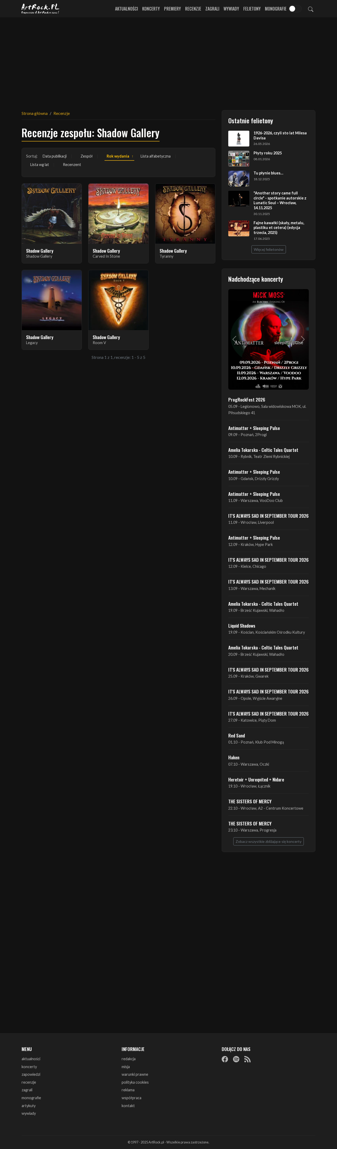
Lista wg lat (39, 164)
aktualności (31, 1059)
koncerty (29, 1066)
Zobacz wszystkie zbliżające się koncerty (268, 841)
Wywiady (231, 9)
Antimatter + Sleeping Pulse (254, 427)
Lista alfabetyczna (156, 156)
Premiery (172, 9)
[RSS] (247, 1059)
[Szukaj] (310, 8)
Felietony (252, 9)
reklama (128, 1090)
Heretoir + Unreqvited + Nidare (256, 779)
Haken (233, 757)
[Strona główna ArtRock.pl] (41, 8)
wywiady (29, 1113)
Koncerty (151, 9)
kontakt (128, 1105)
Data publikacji (55, 156)
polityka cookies (135, 1082)
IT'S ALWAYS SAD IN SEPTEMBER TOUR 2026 (268, 515)
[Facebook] (225, 1059)
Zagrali (212, 9)
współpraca (131, 1098)
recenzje (29, 1082)
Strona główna (35, 113)
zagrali (27, 1090)
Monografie (275, 9)
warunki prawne (135, 1074)
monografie (31, 1098)
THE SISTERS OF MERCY (249, 801)
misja (126, 1066)
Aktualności (126, 9)
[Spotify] (236, 1059)
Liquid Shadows (241, 625)
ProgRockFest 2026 (246, 399)
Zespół (87, 156)
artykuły (29, 1105)
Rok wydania (118, 156)
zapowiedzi (31, 1074)
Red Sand (236, 735)
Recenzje (193, 9)
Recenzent (72, 164)
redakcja (129, 1059)
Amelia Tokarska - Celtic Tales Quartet (263, 449)
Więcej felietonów (269, 249)
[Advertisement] (168, 60)
